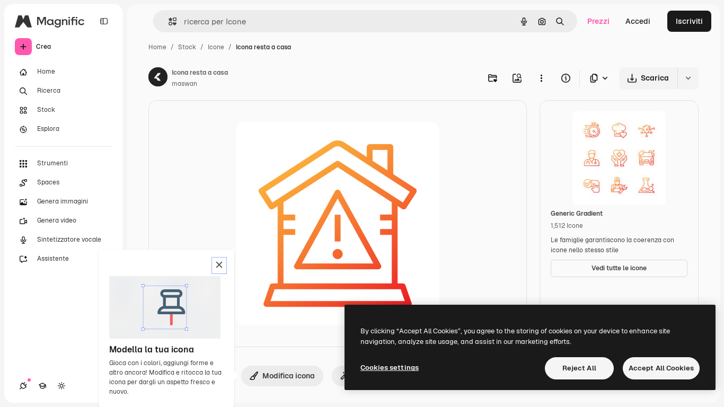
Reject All (579, 368)
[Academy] (42, 385)
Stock (187, 47)
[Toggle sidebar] (103, 21)
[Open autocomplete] (168, 21)
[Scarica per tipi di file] (599, 78)
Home (157, 47)
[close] (219, 265)
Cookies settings (389, 367)
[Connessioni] (23, 385)
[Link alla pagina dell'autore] (157, 78)
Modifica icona (288, 376)
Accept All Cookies (661, 368)
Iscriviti (689, 21)
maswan (184, 83)
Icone (216, 47)
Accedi (637, 21)
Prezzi (598, 21)
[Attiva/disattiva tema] (61, 385)
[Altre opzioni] (541, 78)
